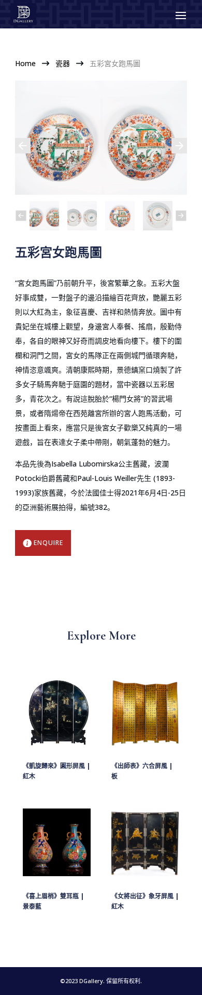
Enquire (48, 542)
